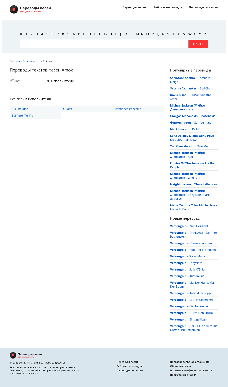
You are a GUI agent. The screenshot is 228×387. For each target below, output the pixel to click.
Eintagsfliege (198, 319)
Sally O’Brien (197, 269)
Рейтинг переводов (168, 7)
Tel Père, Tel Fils (22, 116)
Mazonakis (208, 116)
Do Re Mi (193, 129)
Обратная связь (180, 366)
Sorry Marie (197, 256)
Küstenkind (196, 276)
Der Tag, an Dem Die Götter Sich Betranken (193, 328)
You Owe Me (199, 146)
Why (191, 109)
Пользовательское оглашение (189, 362)
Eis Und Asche (198, 306)
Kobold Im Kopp (200, 293)
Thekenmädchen (200, 243)
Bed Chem (206, 88)
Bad (190, 157)
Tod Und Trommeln (202, 250)
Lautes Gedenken (201, 300)
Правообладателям (183, 374)
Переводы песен (135, 7)
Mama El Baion (180, 209)
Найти (198, 44)
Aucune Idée (20, 109)
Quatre (68, 109)
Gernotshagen (203, 122)
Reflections (210, 184)
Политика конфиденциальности (191, 370)
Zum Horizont (198, 226)
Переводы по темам (203, 7)
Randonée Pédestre (128, 109)
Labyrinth (195, 263)
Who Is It (194, 178)
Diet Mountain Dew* (184, 140)
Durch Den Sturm (201, 313)
